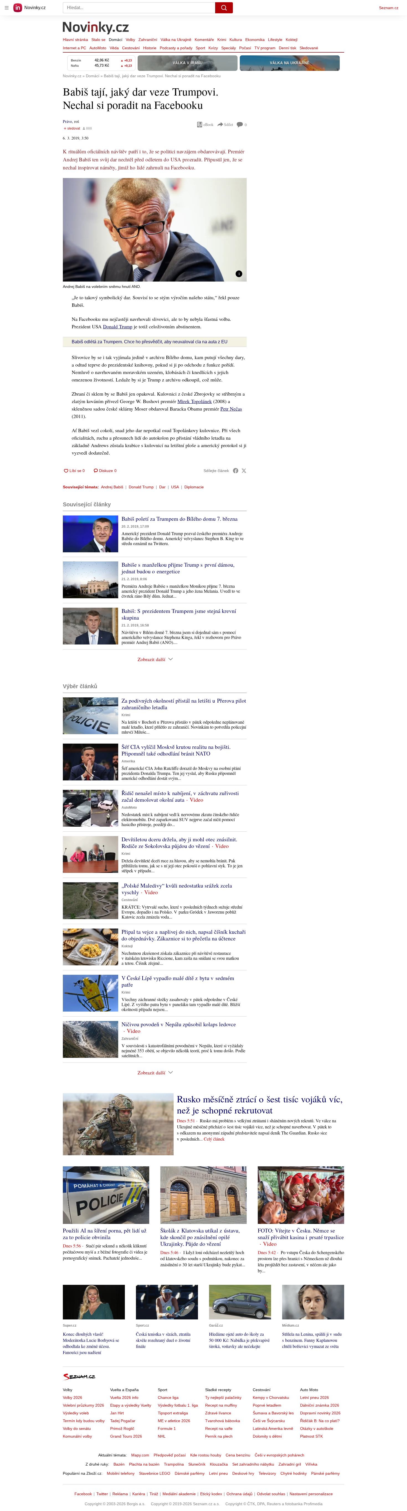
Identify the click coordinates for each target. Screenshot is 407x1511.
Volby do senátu (77, 1428)
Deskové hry (243, 1473)
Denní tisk (287, 48)
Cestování (131, 48)
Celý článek (214, 1139)
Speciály (228, 48)
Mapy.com (140, 1455)
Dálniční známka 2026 (319, 1405)
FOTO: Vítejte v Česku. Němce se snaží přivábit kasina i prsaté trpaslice (301, 1234)
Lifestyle (275, 39)
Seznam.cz (388, 8)
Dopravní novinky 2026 (320, 1413)
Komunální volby (77, 1436)
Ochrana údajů (239, 1494)
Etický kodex (211, 1494)
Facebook (83, 1494)
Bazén (119, 1464)
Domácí (115, 39)
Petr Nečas (231, 408)
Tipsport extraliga (173, 1413)
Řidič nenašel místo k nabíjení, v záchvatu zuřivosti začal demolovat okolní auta (180, 796)
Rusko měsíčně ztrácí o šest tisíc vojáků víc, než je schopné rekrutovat (260, 1104)
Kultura (236, 39)
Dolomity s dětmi (267, 1436)
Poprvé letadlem (267, 1405)
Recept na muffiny (221, 1405)
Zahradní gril (290, 1464)
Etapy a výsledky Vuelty (130, 1405)
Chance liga (168, 1397)
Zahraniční (147, 39)
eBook (208, 124)
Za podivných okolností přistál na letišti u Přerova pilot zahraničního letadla (184, 704)
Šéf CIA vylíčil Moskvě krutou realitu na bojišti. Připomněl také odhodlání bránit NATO (176, 750)
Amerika (128, 761)
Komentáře (204, 39)
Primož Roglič (122, 1428)
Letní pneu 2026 (314, 1397)
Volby (130, 39)
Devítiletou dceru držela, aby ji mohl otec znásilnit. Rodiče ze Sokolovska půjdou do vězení (179, 843)
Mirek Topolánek (194, 401)
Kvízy (213, 48)
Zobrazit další (151, 659)
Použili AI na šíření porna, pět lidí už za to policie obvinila (104, 1234)
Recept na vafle (219, 1428)
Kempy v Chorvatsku (271, 1397)
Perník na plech (219, 1436)
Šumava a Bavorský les (273, 1413)
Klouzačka (219, 1464)
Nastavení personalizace (311, 1494)
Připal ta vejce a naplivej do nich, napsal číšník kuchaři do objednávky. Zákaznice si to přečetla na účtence (184, 935)
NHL (162, 1436)
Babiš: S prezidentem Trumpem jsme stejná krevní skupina (179, 614)
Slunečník (196, 1464)
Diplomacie (194, 487)
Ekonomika (255, 39)
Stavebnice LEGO (154, 1473)
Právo (67, 121)
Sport (200, 48)
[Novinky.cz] (96, 28)
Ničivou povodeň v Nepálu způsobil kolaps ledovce (179, 1024)
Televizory (267, 1473)
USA (175, 487)
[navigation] (6, 7)
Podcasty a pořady (176, 48)
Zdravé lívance (218, 1413)
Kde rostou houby (205, 1455)
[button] (155, 230)
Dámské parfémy (190, 1473)
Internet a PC (74, 48)
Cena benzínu (238, 1455)
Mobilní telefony (121, 1473)
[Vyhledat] (224, 7)
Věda (114, 48)
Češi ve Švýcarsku (269, 1421)
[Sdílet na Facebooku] (235, 470)
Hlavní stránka (75, 39)
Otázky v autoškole (316, 1428)
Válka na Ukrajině (176, 39)
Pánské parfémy (325, 1473)
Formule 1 (167, 1428)
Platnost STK (311, 1436)
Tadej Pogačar (122, 1421)
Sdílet (228, 124)
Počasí (245, 48)
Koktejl (291, 39)
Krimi (221, 39)
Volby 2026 (72, 1397)
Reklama (120, 1494)
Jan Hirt (117, 1413)
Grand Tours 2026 (126, 1436)
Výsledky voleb (76, 1413)
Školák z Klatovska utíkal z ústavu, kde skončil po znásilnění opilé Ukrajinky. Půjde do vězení (200, 1237)
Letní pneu (218, 1473)
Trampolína (174, 1464)
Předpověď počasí (170, 1455)
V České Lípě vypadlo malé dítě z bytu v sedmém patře (178, 981)
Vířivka (311, 1464)
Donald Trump (117, 326)
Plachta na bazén (144, 1464)
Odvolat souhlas (271, 1494)
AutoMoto (97, 48)
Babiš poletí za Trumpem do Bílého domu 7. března (180, 518)
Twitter (102, 1494)
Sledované (309, 48)
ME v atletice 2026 (174, 1421)
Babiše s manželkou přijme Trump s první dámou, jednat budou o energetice (178, 568)
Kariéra (138, 1494)
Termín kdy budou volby (84, 1421)
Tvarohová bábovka (222, 1421)
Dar (162, 487)
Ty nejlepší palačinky (223, 1397)
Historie (149, 48)
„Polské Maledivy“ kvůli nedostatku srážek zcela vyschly (177, 889)
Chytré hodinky (293, 1473)
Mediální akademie (179, 1494)
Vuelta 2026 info (124, 1397)
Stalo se (98, 39)
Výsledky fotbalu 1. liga (178, 1405)
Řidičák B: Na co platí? (320, 1421)
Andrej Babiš (112, 487)
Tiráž (154, 1494)
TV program (264, 48)
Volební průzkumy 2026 (83, 1405)
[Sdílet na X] (244, 470)
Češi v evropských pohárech (279, 1455)
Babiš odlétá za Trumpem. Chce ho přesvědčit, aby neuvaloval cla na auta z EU (150, 341)
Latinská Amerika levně (273, 1428)
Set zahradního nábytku (253, 1464)
